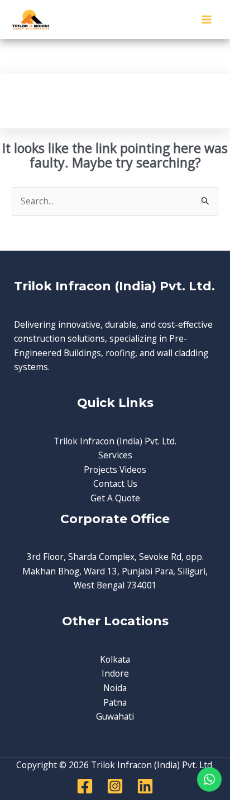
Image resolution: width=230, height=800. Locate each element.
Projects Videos (115, 469)
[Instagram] (115, 786)
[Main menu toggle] (207, 19)
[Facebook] (84, 786)
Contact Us (115, 483)
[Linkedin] (145, 786)
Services (115, 455)
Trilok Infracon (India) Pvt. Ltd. (115, 441)
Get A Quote (115, 498)
